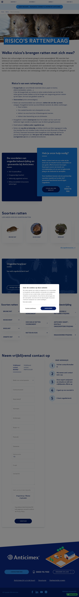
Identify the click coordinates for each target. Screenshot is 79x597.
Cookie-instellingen (30, 308)
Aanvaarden (48, 308)
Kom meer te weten (27, 301)
